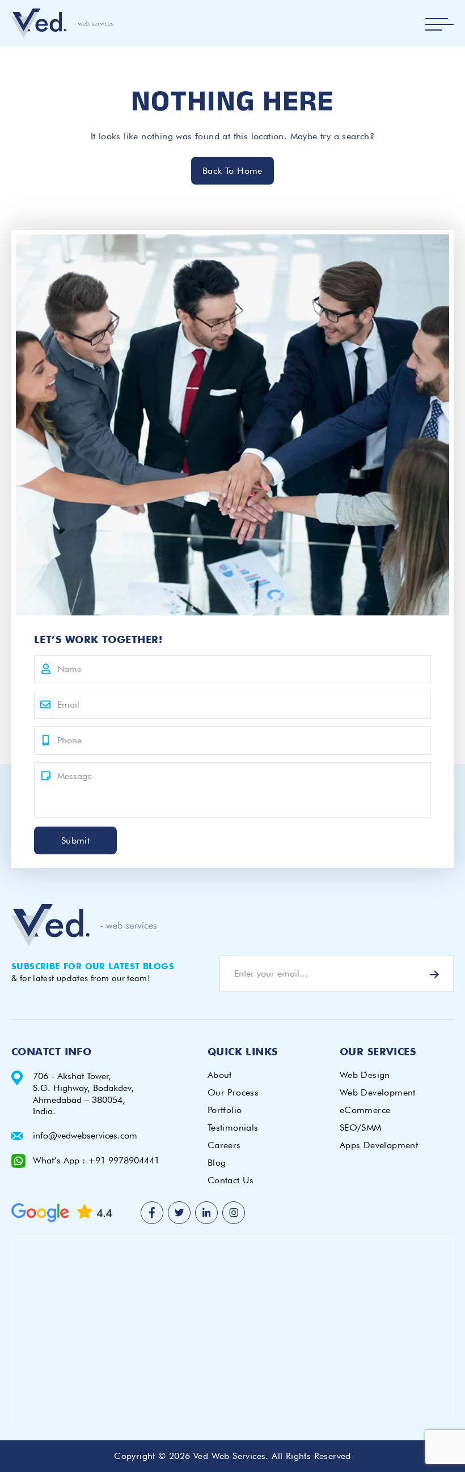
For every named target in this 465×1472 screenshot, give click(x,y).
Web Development (378, 1092)
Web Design (365, 1074)
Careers (224, 1145)
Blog (217, 1162)
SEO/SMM (361, 1127)
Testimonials (233, 1127)
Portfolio (225, 1110)
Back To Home (232, 170)
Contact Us (231, 1180)
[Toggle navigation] (439, 24)
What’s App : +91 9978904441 (96, 1160)
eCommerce (365, 1110)
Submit (75, 840)
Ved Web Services (229, 1455)
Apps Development (379, 1145)
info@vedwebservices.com (85, 1135)
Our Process (233, 1092)
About (220, 1074)
